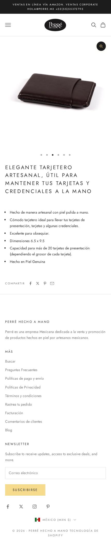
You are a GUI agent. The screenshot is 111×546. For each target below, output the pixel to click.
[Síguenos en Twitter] (21, 506)
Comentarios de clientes (23, 421)
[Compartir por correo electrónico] (52, 283)
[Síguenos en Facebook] (7, 506)
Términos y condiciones (23, 395)
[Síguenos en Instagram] (34, 506)
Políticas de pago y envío (24, 378)
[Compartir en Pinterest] (45, 283)
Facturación (14, 412)
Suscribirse (25, 489)
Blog (8, 430)
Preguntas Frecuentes (21, 369)
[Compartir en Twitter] (38, 283)
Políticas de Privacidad (23, 387)
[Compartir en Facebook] (30, 283)
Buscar (10, 361)
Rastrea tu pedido (18, 404)
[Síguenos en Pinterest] (48, 506)
